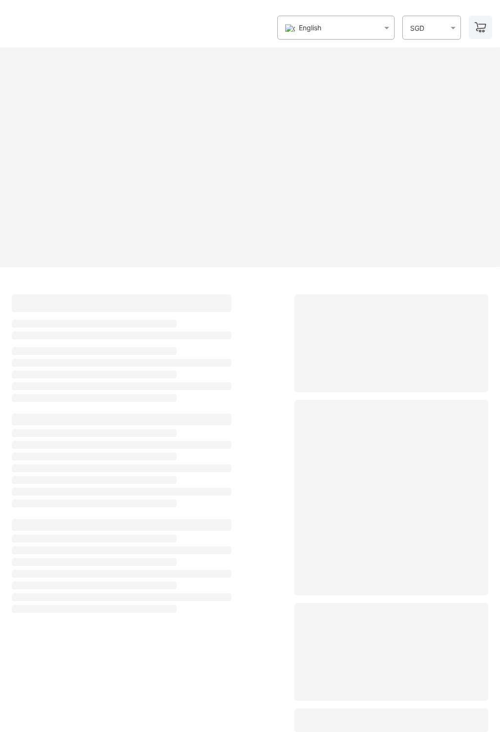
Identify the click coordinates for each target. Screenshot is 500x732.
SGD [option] (417, 28)
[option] (303, 28)
